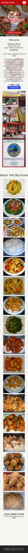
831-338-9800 (14, 28)
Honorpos (21, 550)
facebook (14, 87)
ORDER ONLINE (14, 32)
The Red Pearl (8, 3)
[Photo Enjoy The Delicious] (14, 188)
